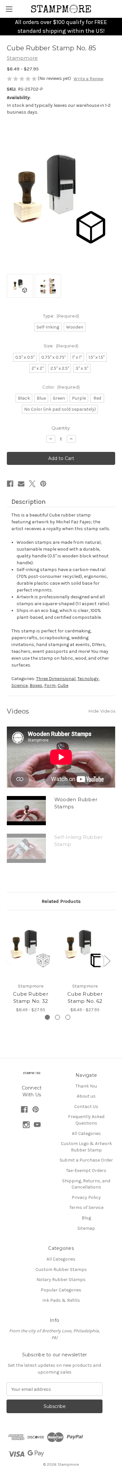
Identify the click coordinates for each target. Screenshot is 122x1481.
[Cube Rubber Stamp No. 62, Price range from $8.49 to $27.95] (85, 948)
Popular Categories (61, 1290)
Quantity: (61, 427)
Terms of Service (86, 1207)
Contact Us (86, 1106)
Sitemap (86, 1228)
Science (19, 685)
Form (50, 685)
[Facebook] (10, 483)
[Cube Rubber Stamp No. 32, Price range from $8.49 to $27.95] (30, 948)
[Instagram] (26, 1124)
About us (86, 1096)
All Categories (86, 1133)
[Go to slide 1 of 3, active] (47, 1017)
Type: (61, 315)
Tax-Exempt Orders (86, 1170)
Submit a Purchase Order (86, 1160)
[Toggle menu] (9, 9)
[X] (32, 483)
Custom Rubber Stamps (61, 1269)
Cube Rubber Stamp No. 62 (84, 997)
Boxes (36, 685)
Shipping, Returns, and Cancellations (86, 1184)
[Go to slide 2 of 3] (57, 1017)
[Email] (21, 483)
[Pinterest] (43, 483)
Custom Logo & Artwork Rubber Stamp (86, 1147)
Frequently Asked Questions (86, 1120)
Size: (61, 345)
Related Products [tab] (61, 901)
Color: (61, 387)
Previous (8, 961)
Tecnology (88, 678)
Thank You (86, 1086)
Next (107, 961)
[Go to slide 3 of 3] (67, 1017)
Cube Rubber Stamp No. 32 (30, 997)
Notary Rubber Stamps (61, 1279)
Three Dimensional (55, 678)
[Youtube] (37, 1124)
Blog (86, 1218)
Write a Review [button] (88, 78)
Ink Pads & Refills (61, 1300)
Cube (63, 685)
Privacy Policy (86, 1197)
